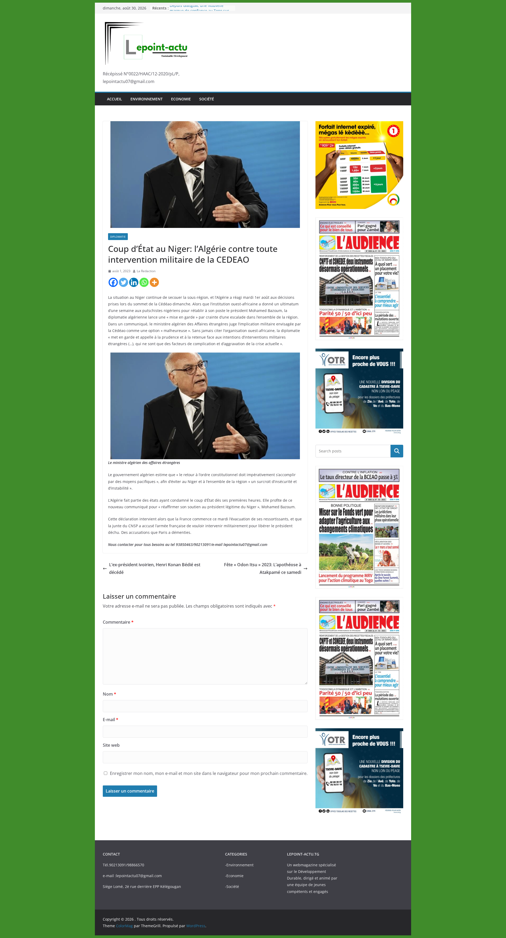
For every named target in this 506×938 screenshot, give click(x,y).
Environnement (146, 98)
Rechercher (397, 451)
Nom (109, 694)
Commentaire (118, 622)
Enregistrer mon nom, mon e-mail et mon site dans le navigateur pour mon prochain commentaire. (209, 773)
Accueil (114, 98)
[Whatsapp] (144, 282)
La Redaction (146, 271)
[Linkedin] (133, 282)
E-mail (110, 719)
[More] (154, 282)
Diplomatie (118, 236)
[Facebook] (113, 282)
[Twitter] (123, 282)
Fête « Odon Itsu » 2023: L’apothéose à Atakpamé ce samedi (262, 568)
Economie (181, 98)
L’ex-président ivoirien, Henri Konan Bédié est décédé (154, 568)
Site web (111, 745)
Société (206, 98)
